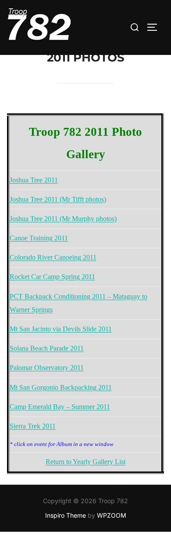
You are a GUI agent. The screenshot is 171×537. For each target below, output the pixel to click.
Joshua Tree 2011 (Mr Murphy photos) (63, 218)
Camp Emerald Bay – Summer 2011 (60, 406)
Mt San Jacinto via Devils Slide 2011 (61, 329)
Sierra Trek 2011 (33, 426)
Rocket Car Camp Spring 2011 (52, 276)
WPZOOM (111, 515)
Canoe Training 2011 (39, 238)
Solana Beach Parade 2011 (47, 348)
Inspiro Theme (65, 515)
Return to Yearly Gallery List (85, 461)
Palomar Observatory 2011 (47, 367)
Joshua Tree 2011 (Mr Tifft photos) (58, 199)
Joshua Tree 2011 (34, 180)
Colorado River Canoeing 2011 (53, 257)
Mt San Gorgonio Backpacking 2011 (61, 387)
